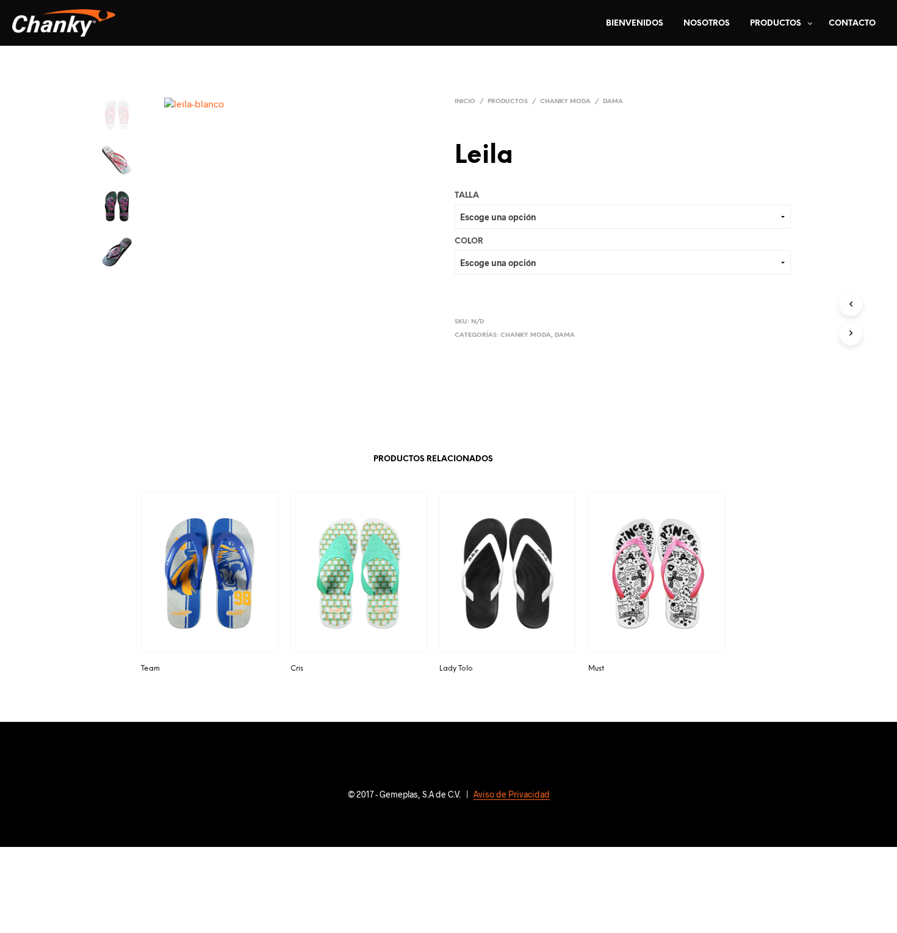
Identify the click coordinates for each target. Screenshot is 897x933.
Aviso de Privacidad (512, 794)
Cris (296, 668)
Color (469, 241)
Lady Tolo (456, 668)
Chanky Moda (565, 101)
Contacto (852, 23)
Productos (775, 23)
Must (596, 668)
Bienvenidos (634, 23)
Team (150, 668)
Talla (467, 196)
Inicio (465, 101)
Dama (613, 101)
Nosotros (706, 23)
